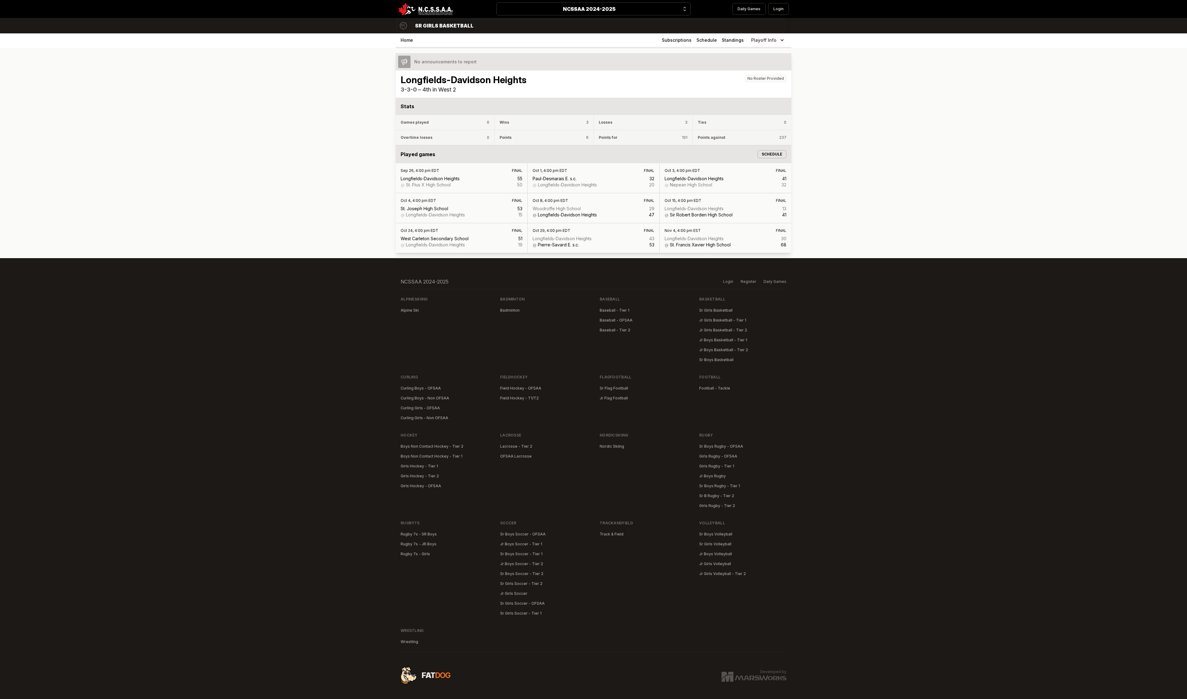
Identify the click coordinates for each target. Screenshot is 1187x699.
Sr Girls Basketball (716, 310)
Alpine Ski (410, 310)
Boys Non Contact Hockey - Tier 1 (431, 456)
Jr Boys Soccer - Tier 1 (521, 544)
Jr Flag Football (614, 398)
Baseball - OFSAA (616, 320)
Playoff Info (763, 40)
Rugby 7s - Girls (415, 554)
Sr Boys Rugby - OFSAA (721, 446)
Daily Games (749, 8)
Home (407, 40)
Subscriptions (676, 40)
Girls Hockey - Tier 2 (420, 476)
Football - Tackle (714, 388)
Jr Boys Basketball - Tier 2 (723, 349)
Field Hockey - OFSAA (520, 388)
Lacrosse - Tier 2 (516, 446)
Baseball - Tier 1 (614, 310)
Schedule (706, 40)
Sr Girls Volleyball (715, 544)
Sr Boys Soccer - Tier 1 (521, 554)
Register (748, 281)
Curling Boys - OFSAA (421, 388)
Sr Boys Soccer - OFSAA (523, 534)
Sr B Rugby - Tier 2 (716, 495)
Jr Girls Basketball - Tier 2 (723, 330)
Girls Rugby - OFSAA (718, 456)
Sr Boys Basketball (716, 359)
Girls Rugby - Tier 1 (716, 466)
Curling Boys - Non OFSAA (425, 398)
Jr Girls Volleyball (715, 563)
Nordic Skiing (612, 446)
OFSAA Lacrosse (516, 456)
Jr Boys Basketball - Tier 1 (723, 340)
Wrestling (409, 641)
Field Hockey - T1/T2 (519, 398)
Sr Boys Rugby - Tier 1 (719, 486)
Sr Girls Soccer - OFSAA (522, 603)
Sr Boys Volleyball (715, 534)
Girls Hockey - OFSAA (421, 486)
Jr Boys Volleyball (715, 554)
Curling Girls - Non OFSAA (424, 418)
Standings (733, 40)
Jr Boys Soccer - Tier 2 (521, 563)
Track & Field (611, 534)
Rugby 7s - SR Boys (419, 534)
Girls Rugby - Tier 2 (717, 505)
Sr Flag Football (614, 388)
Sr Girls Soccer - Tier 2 (521, 583)
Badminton (510, 310)
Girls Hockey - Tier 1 (419, 466)
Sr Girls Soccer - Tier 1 (521, 613)
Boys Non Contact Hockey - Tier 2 (432, 446)
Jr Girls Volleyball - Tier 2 (722, 573)
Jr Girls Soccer (513, 593)
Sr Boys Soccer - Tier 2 (521, 573)
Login (778, 8)
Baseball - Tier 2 (615, 330)
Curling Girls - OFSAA (420, 408)
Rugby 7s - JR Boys (418, 544)
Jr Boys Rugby (712, 476)
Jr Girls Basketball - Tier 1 (722, 320)
